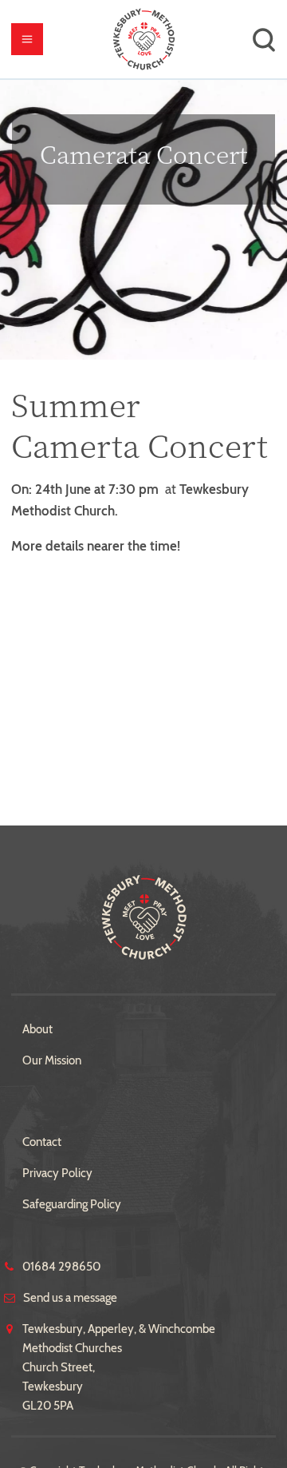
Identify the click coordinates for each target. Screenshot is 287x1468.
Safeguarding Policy (71, 1204)
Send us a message (70, 1298)
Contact (41, 1142)
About (37, 1029)
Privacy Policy (57, 1173)
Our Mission (51, 1060)
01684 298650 (61, 1266)
